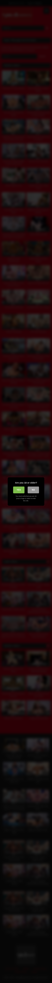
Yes (19, 490)
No (33, 490)
